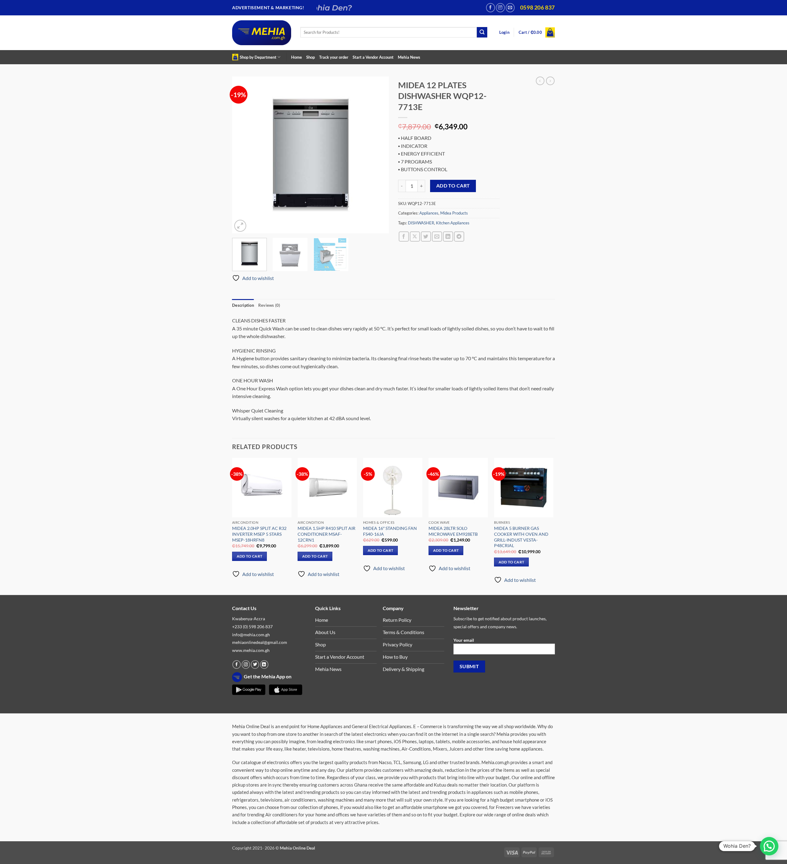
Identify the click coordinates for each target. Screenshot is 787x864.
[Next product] (540, 81)
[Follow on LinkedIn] (264, 664)
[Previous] (242, 155)
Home (296, 57)
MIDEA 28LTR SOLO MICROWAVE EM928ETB (453, 531)
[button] (504, 32)
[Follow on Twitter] (255, 664)
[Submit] (482, 32)
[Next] (378, 155)
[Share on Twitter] (426, 236)
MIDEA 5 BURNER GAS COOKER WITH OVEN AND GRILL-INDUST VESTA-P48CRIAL (521, 537)
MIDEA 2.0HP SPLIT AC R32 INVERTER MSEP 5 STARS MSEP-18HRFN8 (259, 534)
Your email (463, 640)
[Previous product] (550, 81)
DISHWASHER (421, 222)
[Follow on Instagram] (500, 7)
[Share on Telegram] (459, 236)
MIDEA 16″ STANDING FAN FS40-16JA (390, 531)
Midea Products (454, 213)
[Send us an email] (510, 7)
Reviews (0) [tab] (269, 305)
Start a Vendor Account (373, 57)
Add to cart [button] (250, 556)
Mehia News (409, 57)
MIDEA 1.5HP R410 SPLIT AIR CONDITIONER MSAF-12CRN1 (326, 534)
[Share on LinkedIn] (448, 236)
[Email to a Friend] (437, 236)
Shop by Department (258, 57)
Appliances (428, 213)
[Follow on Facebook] (490, 7)
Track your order (333, 57)
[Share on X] (415, 236)
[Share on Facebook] (404, 236)
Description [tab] (243, 305)
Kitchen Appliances (452, 222)
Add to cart (453, 185)
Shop (310, 57)
